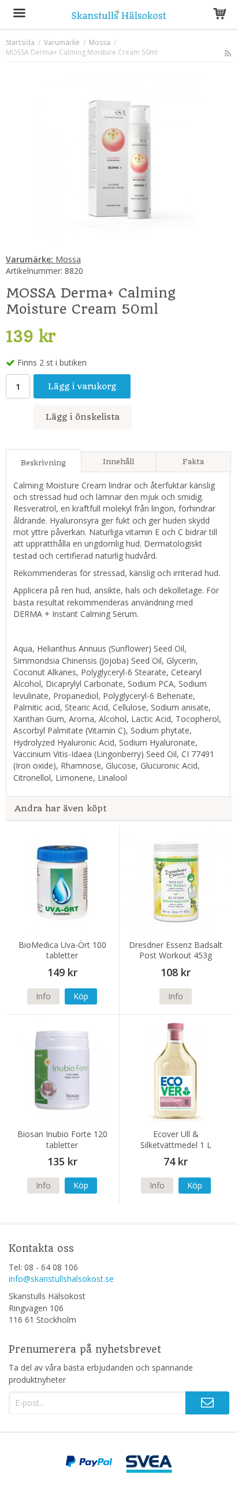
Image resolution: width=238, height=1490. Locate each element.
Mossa (43, 259)
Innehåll (118, 461)
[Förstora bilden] (119, 160)
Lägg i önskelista (83, 417)
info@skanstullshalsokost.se (61, 1278)
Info (43, 996)
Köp (80, 996)
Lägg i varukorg (82, 386)
